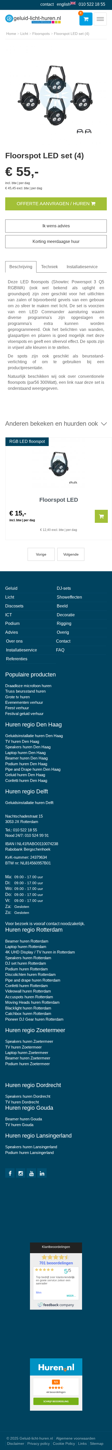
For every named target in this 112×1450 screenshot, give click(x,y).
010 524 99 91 (37, 835)
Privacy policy (38, 1443)
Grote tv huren (17, 697)
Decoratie (66, 615)
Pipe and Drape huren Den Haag (32, 769)
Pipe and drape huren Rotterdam (32, 980)
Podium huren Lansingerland (29, 1152)
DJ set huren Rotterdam (25, 963)
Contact (47, 4)
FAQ (60, 650)
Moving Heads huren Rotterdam (32, 1002)
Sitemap (96, 1443)
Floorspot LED (58, 500)
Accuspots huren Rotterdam (29, 997)
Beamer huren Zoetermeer (27, 1058)
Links (82, 1443)
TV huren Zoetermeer (23, 1047)
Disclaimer (15, 1443)
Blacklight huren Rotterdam (28, 1008)
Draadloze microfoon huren (28, 685)
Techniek (49, 267)
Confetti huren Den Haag (26, 780)
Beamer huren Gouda (23, 1119)
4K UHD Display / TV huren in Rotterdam (40, 952)
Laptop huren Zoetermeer (26, 1052)
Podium (12, 623)
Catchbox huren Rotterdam (28, 1013)
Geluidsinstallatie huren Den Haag (34, 735)
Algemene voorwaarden (75, 1438)
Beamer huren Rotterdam (26, 941)
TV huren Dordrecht (22, 1102)
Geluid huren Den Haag (25, 775)
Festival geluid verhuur (24, 713)
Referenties (16, 659)
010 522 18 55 (92, 4)
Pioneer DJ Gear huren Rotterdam (34, 1019)
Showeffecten (69, 597)
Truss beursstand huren (25, 691)
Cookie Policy (64, 1443)
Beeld (62, 606)
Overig (63, 632)
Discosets (14, 606)
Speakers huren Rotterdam (28, 958)
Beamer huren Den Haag (26, 758)
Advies (11, 632)
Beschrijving (20, 267)
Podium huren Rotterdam (26, 969)
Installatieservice (82, 267)
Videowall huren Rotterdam (28, 991)
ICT (8, 615)
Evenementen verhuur (24, 702)
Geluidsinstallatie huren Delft (29, 802)
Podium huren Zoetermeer (27, 1064)
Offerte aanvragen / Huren (54, 203)
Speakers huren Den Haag (28, 747)
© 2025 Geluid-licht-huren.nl (30, 1438)
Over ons (14, 641)
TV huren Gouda (19, 1124)
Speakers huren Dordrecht (27, 1096)
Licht (9, 597)
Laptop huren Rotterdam (25, 946)
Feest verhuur (17, 708)
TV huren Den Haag (22, 741)
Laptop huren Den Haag (25, 752)
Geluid (11, 588)
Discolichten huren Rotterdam (30, 974)
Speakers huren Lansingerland (31, 1147)
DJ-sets (64, 588)
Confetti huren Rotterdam (26, 985)
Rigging (64, 623)
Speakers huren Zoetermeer (29, 1041)
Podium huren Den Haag (26, 764)
